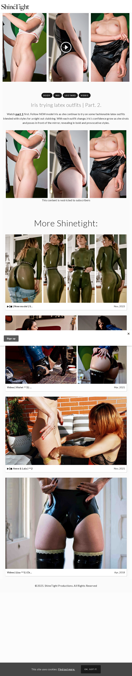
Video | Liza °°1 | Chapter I (22, 572)
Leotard (70, 95)
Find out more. (66, 669)
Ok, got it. (90, 669)
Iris (57, 95)
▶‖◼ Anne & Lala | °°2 (20, 468)
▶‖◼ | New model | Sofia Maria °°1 (27, 306)
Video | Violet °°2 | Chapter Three (27, 387)
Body (46, 95)
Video (84, 95)
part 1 (19, 114)
